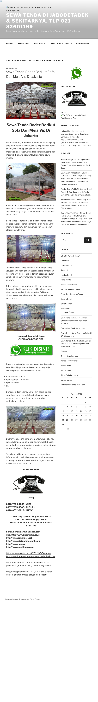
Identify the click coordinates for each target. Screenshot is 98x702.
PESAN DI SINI (82, 43)
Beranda (9, 43)
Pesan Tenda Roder (69, 284)
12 (72, 411)
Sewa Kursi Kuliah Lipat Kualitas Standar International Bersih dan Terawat (74, 321)
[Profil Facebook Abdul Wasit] (73, 115)
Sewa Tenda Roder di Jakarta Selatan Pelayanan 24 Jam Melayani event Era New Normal (76, 344)
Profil (63, 112)
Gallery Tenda (66, 265)
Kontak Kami (23, 43)
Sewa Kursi (38, 43)
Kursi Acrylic (66, 280)
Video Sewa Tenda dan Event (73, 385)
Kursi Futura (69, 312)
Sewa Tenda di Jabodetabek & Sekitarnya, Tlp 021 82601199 (47, 20)
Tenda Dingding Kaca (69, 356)
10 (63, 411)
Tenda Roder (66, 365)
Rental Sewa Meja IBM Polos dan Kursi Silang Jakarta (74, 205)
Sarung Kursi (66, 299)
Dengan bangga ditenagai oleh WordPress (22, 599)
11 (67, 411)
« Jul (67, 429)
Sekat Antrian (66, 304)
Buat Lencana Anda (69, 118)
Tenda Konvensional (69, 361)
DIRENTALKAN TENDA (60, 43)
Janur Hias (65, 270)
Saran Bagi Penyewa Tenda (72, 294)
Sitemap (64, 351)
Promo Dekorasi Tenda (70, 289)
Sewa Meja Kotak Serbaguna (73, 328)
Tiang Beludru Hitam (69, 375)
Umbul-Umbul (66, 380)
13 (76, 411)
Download (65, 260)
